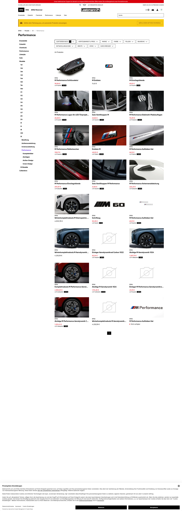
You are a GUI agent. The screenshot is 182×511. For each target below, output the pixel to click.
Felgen (128, 41)
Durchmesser (105, 46)
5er (21, 78)
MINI (27, 10)
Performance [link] (40, 31)
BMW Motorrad (36, 10)
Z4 (21, 119)
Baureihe (141, 41)
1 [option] (109, 333)
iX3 (21, 133)
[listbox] (109, 333)
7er (21, 85)
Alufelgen (26, 157)
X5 (21, 106)
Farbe (116, 41)
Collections (23, 171)
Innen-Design (28, 164)
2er (21, 68)
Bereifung (25, 140)
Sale (65, 15)
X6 (21, 109)
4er (21, 75)
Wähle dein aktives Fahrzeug (150, 23)
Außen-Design (28, 160)
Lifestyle (58, 15)
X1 (21, 92)
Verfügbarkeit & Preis (86, 41)
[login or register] (157, 10)
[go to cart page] (162, 10)
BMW (21, 10)
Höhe (91, 46)
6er (21, 82)
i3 (21, 123)
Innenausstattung (28, 147)
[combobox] (141, 15)
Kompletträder (28, 153)
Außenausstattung (28, 143)
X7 (21, 112)
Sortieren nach (63, 41)
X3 (21, 99)
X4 (21, 102)
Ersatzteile (21, 15)
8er (21, 89)
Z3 (21, 116)
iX (32, 31)
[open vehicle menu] (153, 10)
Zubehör (30, 15)
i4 (21, 126)
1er (21, 65)
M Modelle (24, 167)
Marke (104, 41)
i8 (21, 130)
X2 (21, 95)
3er (21, 71)
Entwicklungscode (63, 46)
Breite (80, 46)
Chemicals (39, 15)
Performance (49, 15)
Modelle (27, 31)
